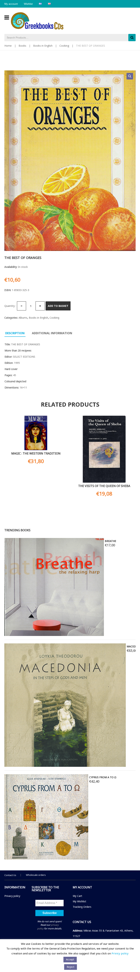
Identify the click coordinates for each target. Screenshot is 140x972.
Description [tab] (15, 333)
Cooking (64, 45)
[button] (130, 76)
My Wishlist (79, 901)
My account (11, 3)
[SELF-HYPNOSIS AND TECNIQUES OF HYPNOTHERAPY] (37, 610)
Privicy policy (120, 953)
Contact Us (10, 875)
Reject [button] (70, 967)
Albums (23, 317)
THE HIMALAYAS (104, 486)
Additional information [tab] (52, 333)
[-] (21, 305)
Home (8, 45)
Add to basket (58, 306)
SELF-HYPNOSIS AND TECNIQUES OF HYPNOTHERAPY (94, 581)
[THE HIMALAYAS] (104, 449)
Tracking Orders (82, 906)
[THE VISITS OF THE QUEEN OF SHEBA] (36, 449)
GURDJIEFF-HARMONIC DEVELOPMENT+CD (32, 541)
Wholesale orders (36, 875)
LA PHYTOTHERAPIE (17, 560)
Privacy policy (12, 896)
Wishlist (28, 3)
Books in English (42, 45)
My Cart (77, 896)
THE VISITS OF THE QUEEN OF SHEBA (36, 486)
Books (22, 45)
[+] (40, 305)
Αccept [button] (70, 959)
